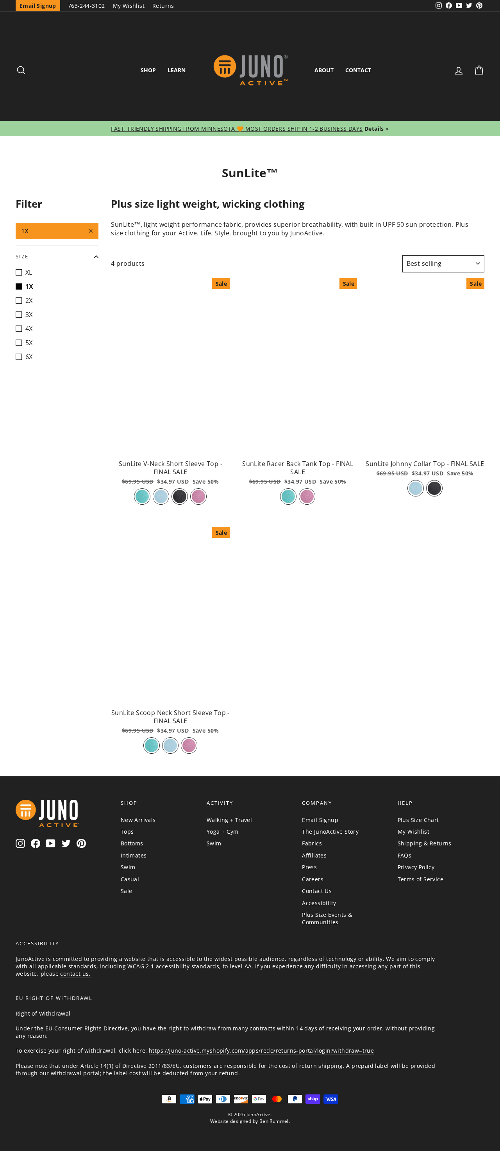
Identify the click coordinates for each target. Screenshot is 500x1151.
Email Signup (320, 820)
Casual (130, 879)
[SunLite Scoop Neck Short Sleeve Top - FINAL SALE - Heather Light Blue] (170, 745)
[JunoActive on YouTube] (50, 844)
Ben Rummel (274, 1121)
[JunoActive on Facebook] (35, 844)
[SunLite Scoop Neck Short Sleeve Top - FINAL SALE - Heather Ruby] (189, 745)
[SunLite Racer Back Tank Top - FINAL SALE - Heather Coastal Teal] (288, 496)
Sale (126, 891)
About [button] (324, 70)
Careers (312, 879)
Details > (376, 128)
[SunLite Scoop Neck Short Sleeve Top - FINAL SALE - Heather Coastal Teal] (151, 745)
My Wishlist (129, 5)
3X (29, 314)
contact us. (75, 973)
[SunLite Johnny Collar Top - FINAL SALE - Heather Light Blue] (415, 488)
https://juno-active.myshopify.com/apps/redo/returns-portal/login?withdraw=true (261, 1050)
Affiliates (314, 855)
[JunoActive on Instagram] (20, 844)
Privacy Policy (416, 867)
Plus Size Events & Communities (327, 918)
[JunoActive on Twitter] (66, 844)
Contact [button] (358, 70)
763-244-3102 (86, 5)
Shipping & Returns (425, 843)
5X (29, 342)
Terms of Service (420, 879)
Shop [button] (148, 70)
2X (29, 300)
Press (309, 867)
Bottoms (132, 843)
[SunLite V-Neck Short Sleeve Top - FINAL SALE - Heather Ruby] (198, 496)
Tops (127, 831)
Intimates (134, 855)
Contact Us (317, 891)
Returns (163, 5)
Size (22, 256)
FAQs (405, 855)
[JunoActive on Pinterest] (81, 844)
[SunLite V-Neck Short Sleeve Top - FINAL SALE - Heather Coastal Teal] (142, 496)
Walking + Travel (229, 820)
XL (28, 272)
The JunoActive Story (330, 831)
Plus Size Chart (418, 820)
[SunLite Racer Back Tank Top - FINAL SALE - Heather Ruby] (307, 496)
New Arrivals (138, 820)
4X (29, 328)
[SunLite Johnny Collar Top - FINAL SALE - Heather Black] (434, 488)
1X (25, 231)
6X (29, 356)
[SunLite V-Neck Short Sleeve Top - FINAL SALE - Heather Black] (180, 496)
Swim (128, 867)
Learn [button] (177, 70)
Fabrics (312, 843)
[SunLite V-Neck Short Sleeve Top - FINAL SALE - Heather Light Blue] (161, 496)
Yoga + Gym (223, 831)
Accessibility (319, 903)
